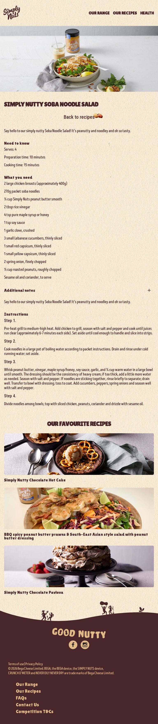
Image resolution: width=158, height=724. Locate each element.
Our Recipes (28, 691)
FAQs (21, 698)
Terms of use (16, 664)
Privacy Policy (34, 664)
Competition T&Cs (34, 711)
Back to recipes (79, 117)
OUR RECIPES (125, 13)
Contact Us (27, 704)
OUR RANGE (99, 13)
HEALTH (147, 13)
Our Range (27, 684)
